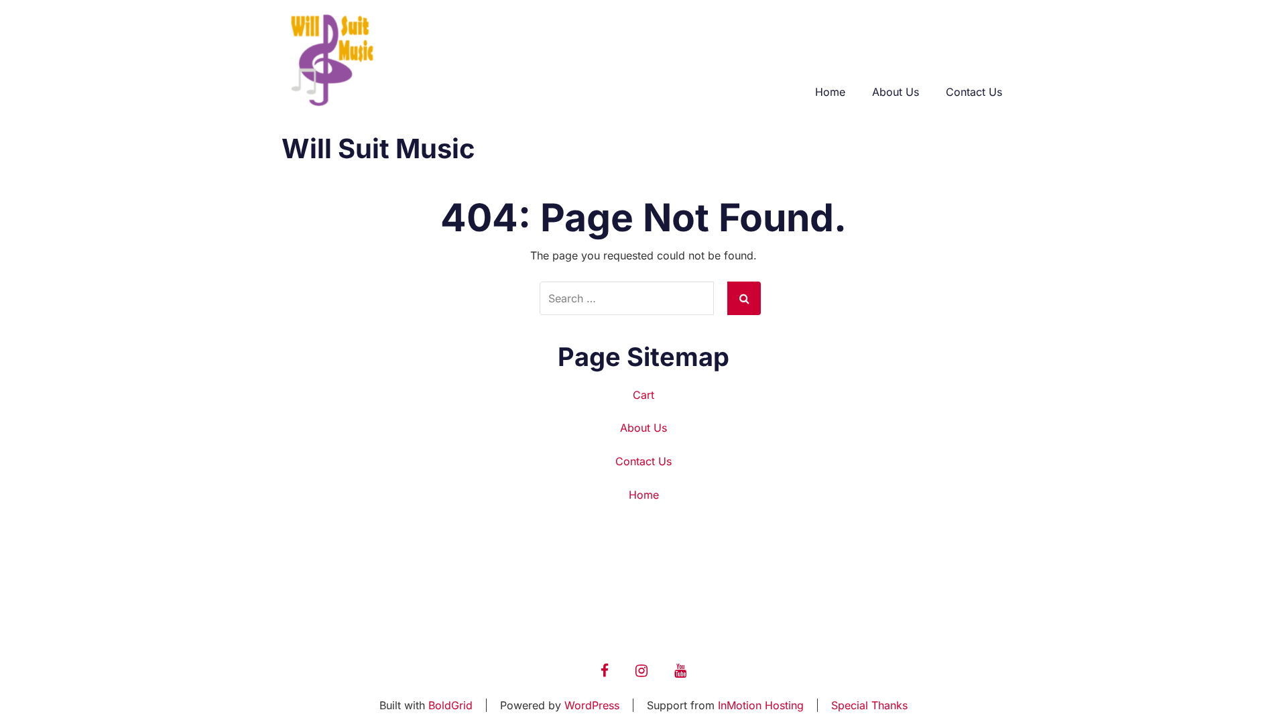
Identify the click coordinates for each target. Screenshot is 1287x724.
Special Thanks (869, 705)
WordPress (591, 705)
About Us (895, 92)
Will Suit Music (378, 148)
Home (830, 92)
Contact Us (974, 92)
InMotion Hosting (761, 705)
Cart (643, 395)
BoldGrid (450, 705)
